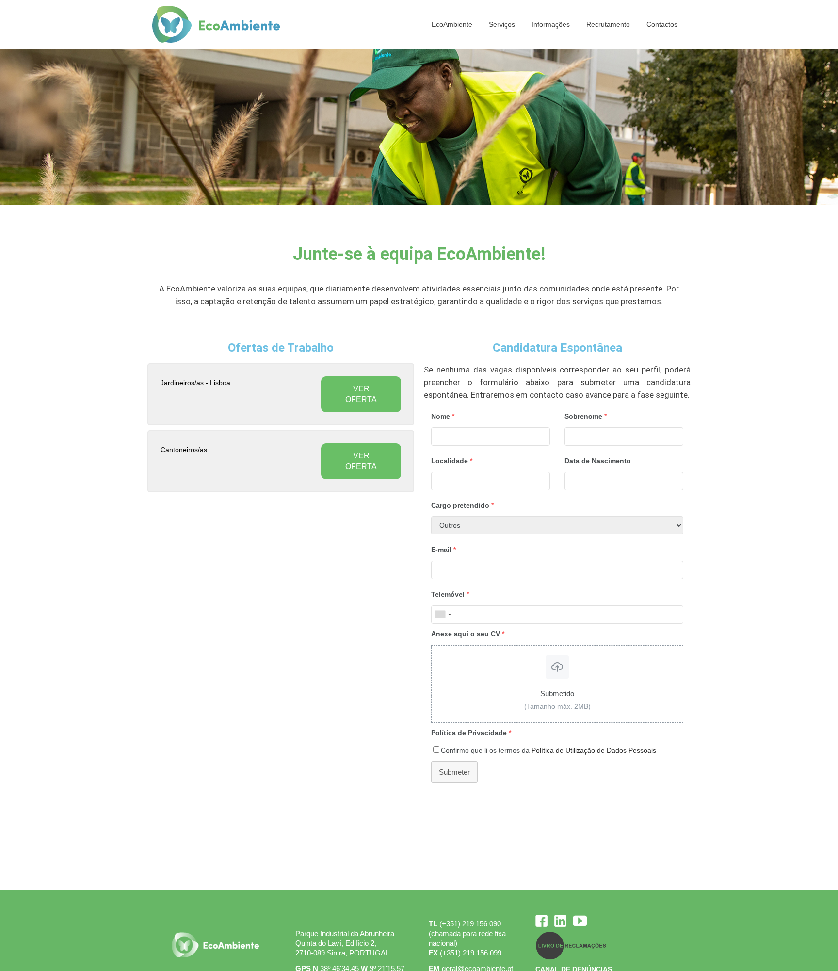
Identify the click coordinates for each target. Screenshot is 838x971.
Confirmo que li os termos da (548, 750)
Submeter (454, 772)
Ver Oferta (361, 394)
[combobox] (443, 614)
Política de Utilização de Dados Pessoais (594, 750)
